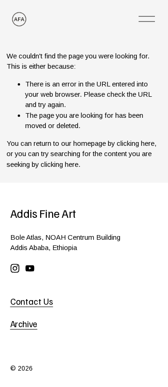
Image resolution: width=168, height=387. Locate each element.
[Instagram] (15, 268)
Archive (23, 324)
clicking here (135, 143)
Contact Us (31, 301)
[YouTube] (30, 268)
